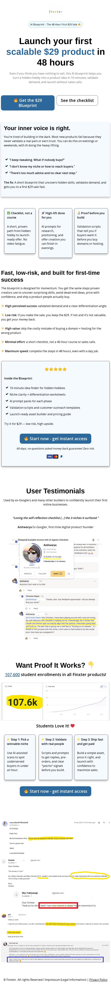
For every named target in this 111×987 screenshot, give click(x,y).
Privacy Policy (98, 980)
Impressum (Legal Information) (65, 980)
